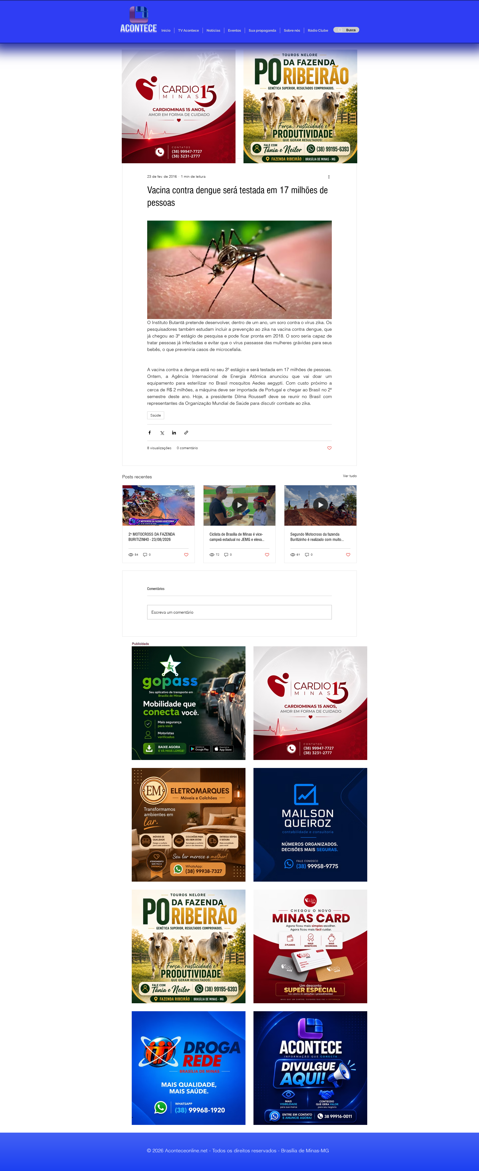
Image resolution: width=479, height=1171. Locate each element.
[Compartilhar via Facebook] (149, 432)
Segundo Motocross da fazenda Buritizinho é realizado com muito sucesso (315, 537)
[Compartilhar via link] (186, 432)
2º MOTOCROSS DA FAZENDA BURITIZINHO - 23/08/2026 (151, 537)
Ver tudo (350, 476)
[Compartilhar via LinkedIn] (174, 432)
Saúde (155, 415)
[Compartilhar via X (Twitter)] (161, 432)
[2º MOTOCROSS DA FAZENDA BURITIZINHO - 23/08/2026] (158, 505)
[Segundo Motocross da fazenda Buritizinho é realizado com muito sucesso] (320, 505)
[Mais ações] (329, 176)
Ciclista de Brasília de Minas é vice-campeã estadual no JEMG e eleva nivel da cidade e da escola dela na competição (236, 537)
